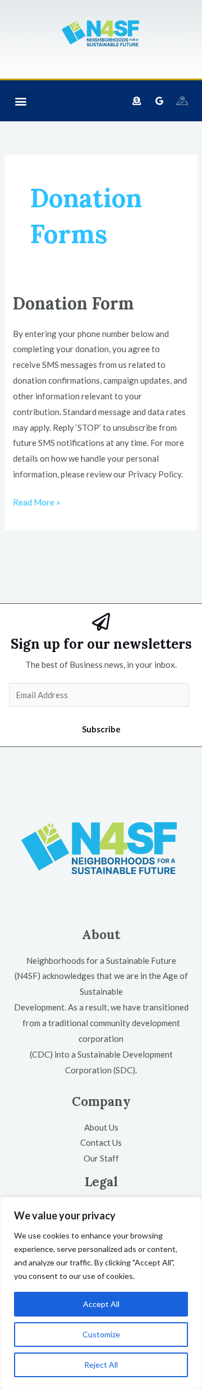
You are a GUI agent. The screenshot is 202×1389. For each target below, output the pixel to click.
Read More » (36, 501)
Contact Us (101, 1142)
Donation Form (73, 303)
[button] (20, 101)
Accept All (101, 1304)
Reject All (101, 1364)
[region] (101, 1293)
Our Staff (101, 1158)
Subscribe (101, 729)
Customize (101, 1334)
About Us (101, 1127)
